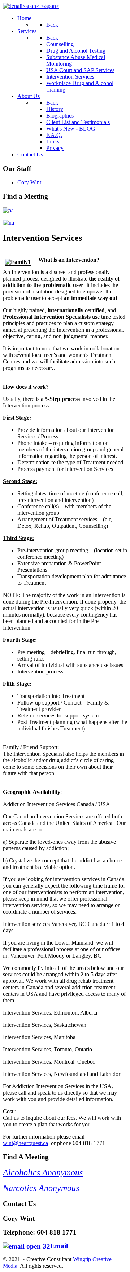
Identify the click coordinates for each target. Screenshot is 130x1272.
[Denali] (31, 6)
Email (59, 1246)
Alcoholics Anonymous (43, 1172)
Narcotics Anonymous (41, 1188)
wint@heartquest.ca (25, 1143)
